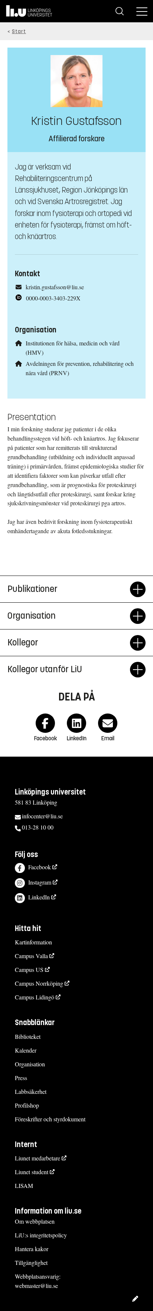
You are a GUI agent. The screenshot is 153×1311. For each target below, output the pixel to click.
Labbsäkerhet (30, 1091)
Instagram (39, 882)
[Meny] (142, 11)
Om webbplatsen (35, 1221)
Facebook (39, 867)
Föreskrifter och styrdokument (50, 1119)
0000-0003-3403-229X (53, 298)
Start (19, 31)
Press (21, 1078)
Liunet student (31, 1172)
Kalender (25, 1050)
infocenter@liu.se (42, 816)
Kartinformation (33, 942)
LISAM (24, 1185)
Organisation (30, 1064)
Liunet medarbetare (37, 1158)
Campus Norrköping (39, 983)
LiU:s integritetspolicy (41, 1235)
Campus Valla (31, 956)
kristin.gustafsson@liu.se (55, 287)
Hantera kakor (31, 1249)
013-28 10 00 (37, 827)
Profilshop (27, 1105)
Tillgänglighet (31, 1262)
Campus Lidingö (34, 997)
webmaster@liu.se (36, 1285)
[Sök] (119, 11)
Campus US (29, 969)
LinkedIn (39, 897)
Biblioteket (27, 1036)
